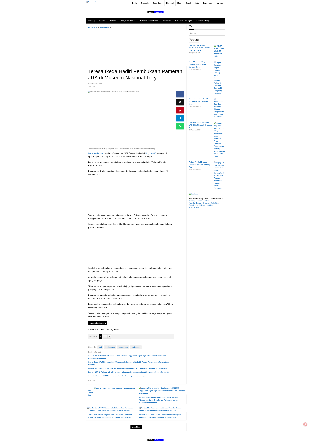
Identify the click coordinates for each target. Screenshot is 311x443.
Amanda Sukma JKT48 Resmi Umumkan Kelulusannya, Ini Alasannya (116, 376)
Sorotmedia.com (96, 153)
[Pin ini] (180, 110)
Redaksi (207, 201)
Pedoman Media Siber (211, 203)
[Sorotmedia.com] (93, 2)
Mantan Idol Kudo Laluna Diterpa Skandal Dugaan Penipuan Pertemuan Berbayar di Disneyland (127, 368)
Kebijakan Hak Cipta (206, 205)
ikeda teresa (110, 347)
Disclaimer (192, 205)
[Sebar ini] (180, 94)
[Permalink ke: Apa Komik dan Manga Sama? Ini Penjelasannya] (114, 388)
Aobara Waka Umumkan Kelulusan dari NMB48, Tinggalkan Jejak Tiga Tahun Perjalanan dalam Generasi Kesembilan (158, 399)
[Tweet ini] (180, 102)
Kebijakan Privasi (195, 203)
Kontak (199, 201)
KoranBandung (194, 207)
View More (136, 427)
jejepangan (123, 347)
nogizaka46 (135, 347)
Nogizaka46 (151, 153)
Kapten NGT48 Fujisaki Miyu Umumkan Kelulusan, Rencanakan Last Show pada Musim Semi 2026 (128, 372)
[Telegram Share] (180, 118)
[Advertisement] (136, 48)
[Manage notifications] (305, 424)
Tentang (191, 201)
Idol (100, 347)
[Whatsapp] (180, 126)
